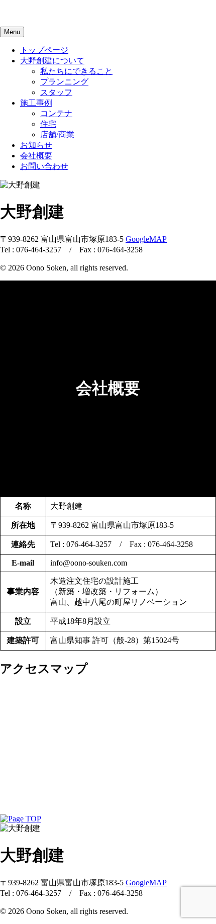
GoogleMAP (146, 239)
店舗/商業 (57, 134)
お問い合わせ (44, 166)
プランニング (64, 81)
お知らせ (36, 145)
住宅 (48, 124)
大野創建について (52, 60)
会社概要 (36, 155)
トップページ (44, 50)
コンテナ (56, 113)
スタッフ (56, 92)
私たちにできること (76, 71)
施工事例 (36, 103)
